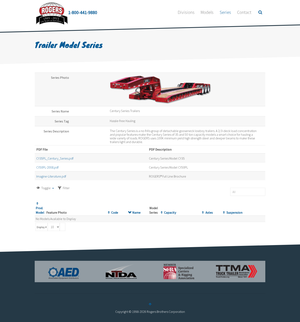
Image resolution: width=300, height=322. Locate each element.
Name (136, 212)
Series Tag (62, 121)
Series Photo (60, 78)
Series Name (60, 111)
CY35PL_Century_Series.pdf (54, 158)
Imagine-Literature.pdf (51, 176)
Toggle (46, 188)
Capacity (170, 212)
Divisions (186, 12)
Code (114, 212)
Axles (209, 212)
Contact (244, 12)
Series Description (56, 131)
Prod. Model (40, 210)
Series (225, 12)
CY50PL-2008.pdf (47, 167)
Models (207, 12)
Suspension (234, 212)
